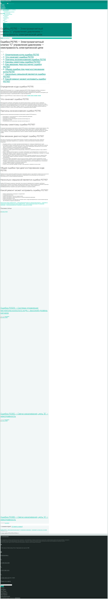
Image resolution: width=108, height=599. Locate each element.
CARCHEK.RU (17, 598)
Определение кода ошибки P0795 (22, 54)
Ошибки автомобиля (4, 38)
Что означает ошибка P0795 (19, 57)
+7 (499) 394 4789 (5, 563)
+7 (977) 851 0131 (5, 570)
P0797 (32, 95)
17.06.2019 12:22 (3, 531)
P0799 (39, 95)
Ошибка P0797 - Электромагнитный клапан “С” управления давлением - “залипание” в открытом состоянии (23, 530)
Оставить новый (17, 526)
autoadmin (16, 38)
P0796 (28, 95)
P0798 (35, 95)
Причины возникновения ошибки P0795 (25, 59)
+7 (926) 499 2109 (5, 578)
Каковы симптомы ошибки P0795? (22, 62)
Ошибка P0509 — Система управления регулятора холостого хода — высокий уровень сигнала (24, 310)
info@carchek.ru (3, 1)
